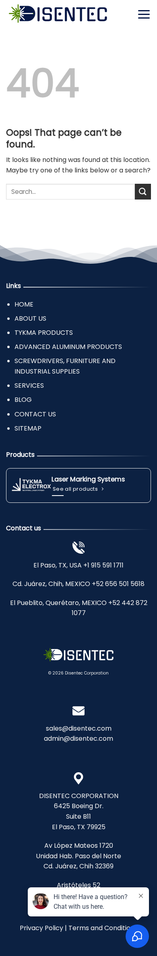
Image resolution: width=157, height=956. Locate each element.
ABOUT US (30, 318)
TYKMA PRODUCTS (43, 332)
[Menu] (144, 14)
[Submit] (143, 192)
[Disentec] (58, 14)
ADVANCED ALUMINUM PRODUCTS (68, 346)
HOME (23, 304)
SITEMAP (27, 428)
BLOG (23, 399)
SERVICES (29, 385)
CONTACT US (35, 414)
